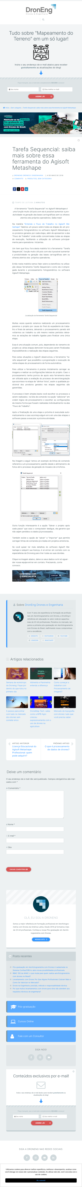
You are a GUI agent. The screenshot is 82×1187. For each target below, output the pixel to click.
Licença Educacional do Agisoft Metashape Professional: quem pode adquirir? (24, 749)
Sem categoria (45, 178)
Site (10, 847)
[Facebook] (31, 1057)
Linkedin (34, 640)
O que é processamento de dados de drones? (57, 746)
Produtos (32, 178)
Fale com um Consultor (31, 1036)
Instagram (49, 636)
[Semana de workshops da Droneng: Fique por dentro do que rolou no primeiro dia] (17, 679)
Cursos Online (26, 1021)
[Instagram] (40, 1057)
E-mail (11, 836)
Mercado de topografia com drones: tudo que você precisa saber (64, 714)
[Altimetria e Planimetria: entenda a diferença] (41, 679)
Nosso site (40, 939)
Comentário (14, 788)
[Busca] (41, 17)
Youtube (63, 636)
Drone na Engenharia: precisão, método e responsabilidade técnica (40, 986)
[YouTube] (49, 1057)
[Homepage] (41, 9)
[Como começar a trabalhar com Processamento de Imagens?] (65, 679)
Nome (11, 824)
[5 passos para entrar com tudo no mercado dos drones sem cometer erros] (17, 708)
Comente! (18, 178)
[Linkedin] (53, 1157)
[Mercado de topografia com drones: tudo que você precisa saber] (65, 708)
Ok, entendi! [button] (41, 1180)
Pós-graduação (26, 1006)
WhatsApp (49, 640)
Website (34, 636)
